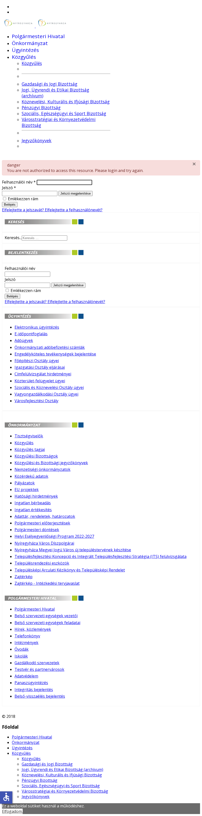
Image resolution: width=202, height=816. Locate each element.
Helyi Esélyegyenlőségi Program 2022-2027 (54, 536)
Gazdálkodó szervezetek (37, 662)
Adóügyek (24, 340)
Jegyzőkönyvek (36, 140)
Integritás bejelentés (34, 689)
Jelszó (9, 187)
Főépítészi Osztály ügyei (37, 360)
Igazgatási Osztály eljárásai (40, 367)
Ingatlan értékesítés (33, 509)
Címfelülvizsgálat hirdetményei (43, 374)
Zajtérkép (24, 576)
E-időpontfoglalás (31, 334)
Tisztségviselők (29, 436)
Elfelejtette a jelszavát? (23, 210)
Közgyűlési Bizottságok (36, 456)
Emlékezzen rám (23, 198)
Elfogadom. (12, 811)
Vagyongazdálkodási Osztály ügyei (46, 394)
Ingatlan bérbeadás (33, 503)
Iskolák (21, 656)
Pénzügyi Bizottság (41, 107)
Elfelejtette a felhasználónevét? (73, 210)
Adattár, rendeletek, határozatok (45, 516)
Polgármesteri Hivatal (38, 36)
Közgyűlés (24, 56)
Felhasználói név (19, 182)
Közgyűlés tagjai (30, 449)
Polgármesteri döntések (37, 529)
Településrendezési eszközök (42, 563)
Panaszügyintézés (31, 682)
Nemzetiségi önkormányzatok (42, 469)
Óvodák (22, 649)
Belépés (10, 204)
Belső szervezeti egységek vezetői (46, 615)
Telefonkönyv (27, 636)
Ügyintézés (25, 49)
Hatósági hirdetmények (36, 496)
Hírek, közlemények (33, 629)
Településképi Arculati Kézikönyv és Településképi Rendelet (70, 570)
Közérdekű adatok (31, 476)
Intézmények (26, 642)
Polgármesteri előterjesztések (42, 523)
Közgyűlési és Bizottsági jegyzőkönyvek (51, 462)
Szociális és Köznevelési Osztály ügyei (49, 387)
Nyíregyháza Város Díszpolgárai (44, 543)
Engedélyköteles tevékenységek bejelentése (55, 354)
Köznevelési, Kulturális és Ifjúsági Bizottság (66, 102)
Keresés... (13, 237)
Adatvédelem (26, 676)
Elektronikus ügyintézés (37, 327)
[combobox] (44, 238)
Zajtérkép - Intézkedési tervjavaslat (47, 583)
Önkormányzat (30, 43)
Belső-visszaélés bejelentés (40, 696)
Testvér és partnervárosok (39, 669)
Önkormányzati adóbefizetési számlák (50, 347)
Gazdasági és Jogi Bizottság (49, 84)
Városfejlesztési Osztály (36, 400)
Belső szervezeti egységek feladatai (47, 622)
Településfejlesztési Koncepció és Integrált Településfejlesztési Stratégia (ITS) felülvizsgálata (100, 556)
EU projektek (27, 489)
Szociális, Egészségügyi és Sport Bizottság (64, 113)
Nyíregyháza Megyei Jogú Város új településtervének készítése (73, 550)
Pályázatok (25, 483)
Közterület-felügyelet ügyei (40, 381)
